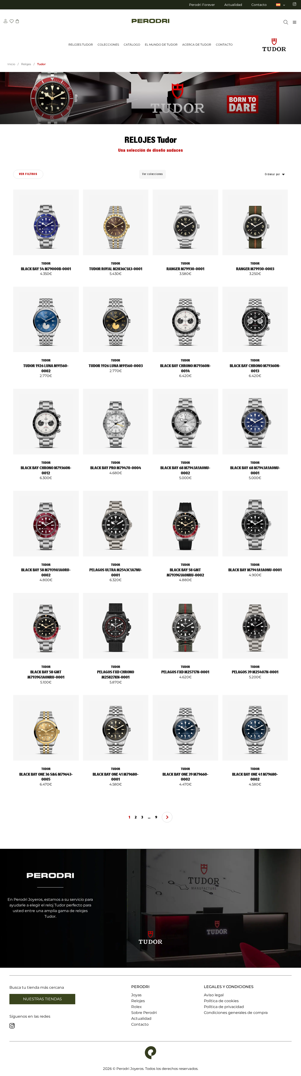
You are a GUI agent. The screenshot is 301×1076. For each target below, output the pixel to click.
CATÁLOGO (132, 44)
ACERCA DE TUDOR (196, 44)
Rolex (136, 1007)
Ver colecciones (152, 174)
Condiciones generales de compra (236, 1012)
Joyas (136, 995)
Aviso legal (214, 995)
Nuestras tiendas (42, 999)
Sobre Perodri (144, 1012)
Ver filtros (28, 174)
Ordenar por (272, 174)
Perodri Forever (202, 5)
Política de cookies (221, 1001)
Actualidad (233, 5)
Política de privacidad (224, 1007)
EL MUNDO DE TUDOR (161, 44)
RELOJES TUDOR (80, 44)
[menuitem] (280, 4)
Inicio (11, 64)
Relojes (26, 64)
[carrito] (17, 22)
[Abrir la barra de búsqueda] (284, 22)
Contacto (259, 5)
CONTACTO (224, 44)
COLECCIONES (108, 44)
